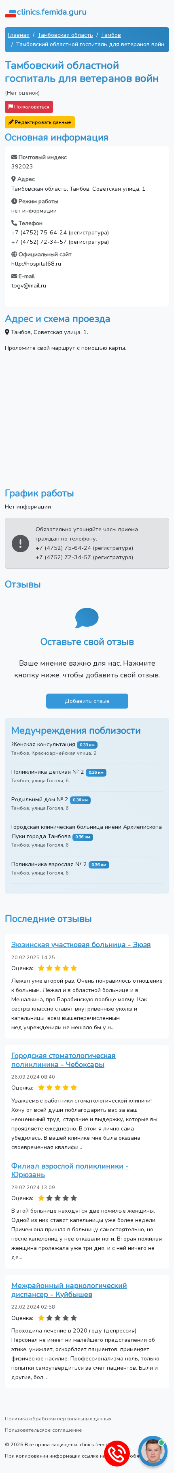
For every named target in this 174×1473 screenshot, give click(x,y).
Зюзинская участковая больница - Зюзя (81, 944)
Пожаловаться (31, 106)
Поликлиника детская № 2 (47, 772)
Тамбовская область (65, 35)
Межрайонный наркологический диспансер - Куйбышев (69, 1290)
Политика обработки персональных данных (58, 1418)
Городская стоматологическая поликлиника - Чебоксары (63, 1060)
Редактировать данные (42, 122)
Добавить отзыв (87, 701)
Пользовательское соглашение (43, 1429)
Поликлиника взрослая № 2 (49, 864)
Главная (19, 35)
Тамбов (111, 35)
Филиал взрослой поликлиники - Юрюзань (70, 1170)
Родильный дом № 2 (39, 799)
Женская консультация (43, 744)
